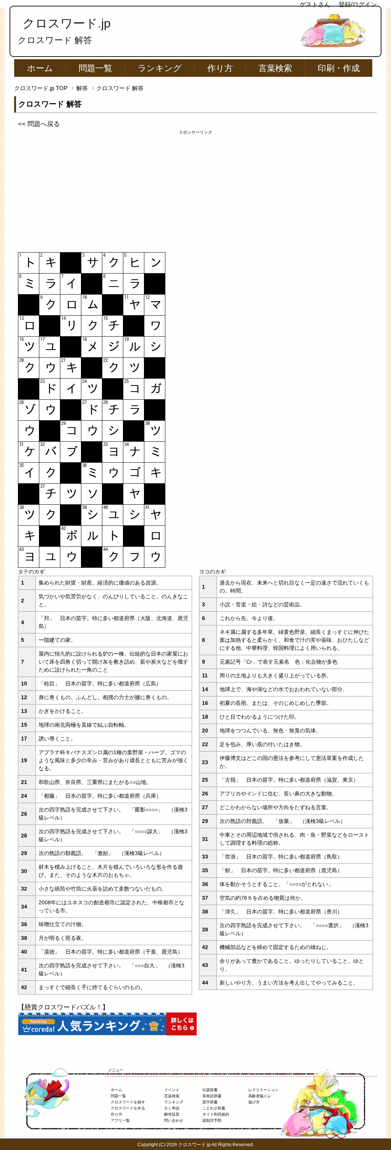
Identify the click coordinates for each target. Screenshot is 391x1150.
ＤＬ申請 (171, 1108)
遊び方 (254, 1102)
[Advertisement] (195, 189)
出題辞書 (210, 1090)
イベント (171, 1090)
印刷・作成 (339, 68)
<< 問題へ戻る (39, 124)
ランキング (160, 68)
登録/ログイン (358, 4)
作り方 (220, 68)
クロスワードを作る (128, 1108)
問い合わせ (173, 1120)
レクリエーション (263, 1090)
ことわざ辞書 (213, 1108)
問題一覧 (95, 68)
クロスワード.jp (67, 23)
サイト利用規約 (215, 1114)
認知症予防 (211, 1120)
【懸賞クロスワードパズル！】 (63, 1007)
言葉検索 (275, 68)
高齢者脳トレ (259, 1096)
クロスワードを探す (128, 1102)
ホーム (40, 68)
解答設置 (171, 1114)
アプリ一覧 (120, 1120)
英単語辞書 (211, 1096)
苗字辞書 (210, 1102)
